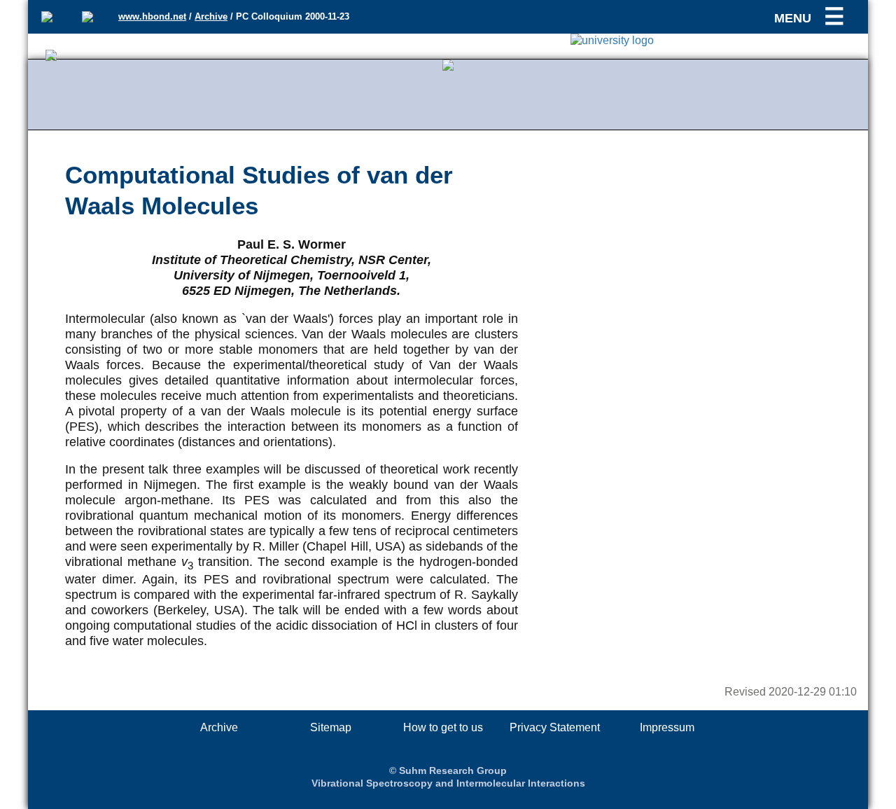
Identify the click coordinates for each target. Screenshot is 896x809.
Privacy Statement (555, 727)
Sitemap (330, 727)
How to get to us (443, 727)
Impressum (667, 727)
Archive (211, 16)
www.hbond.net (152, 16)
